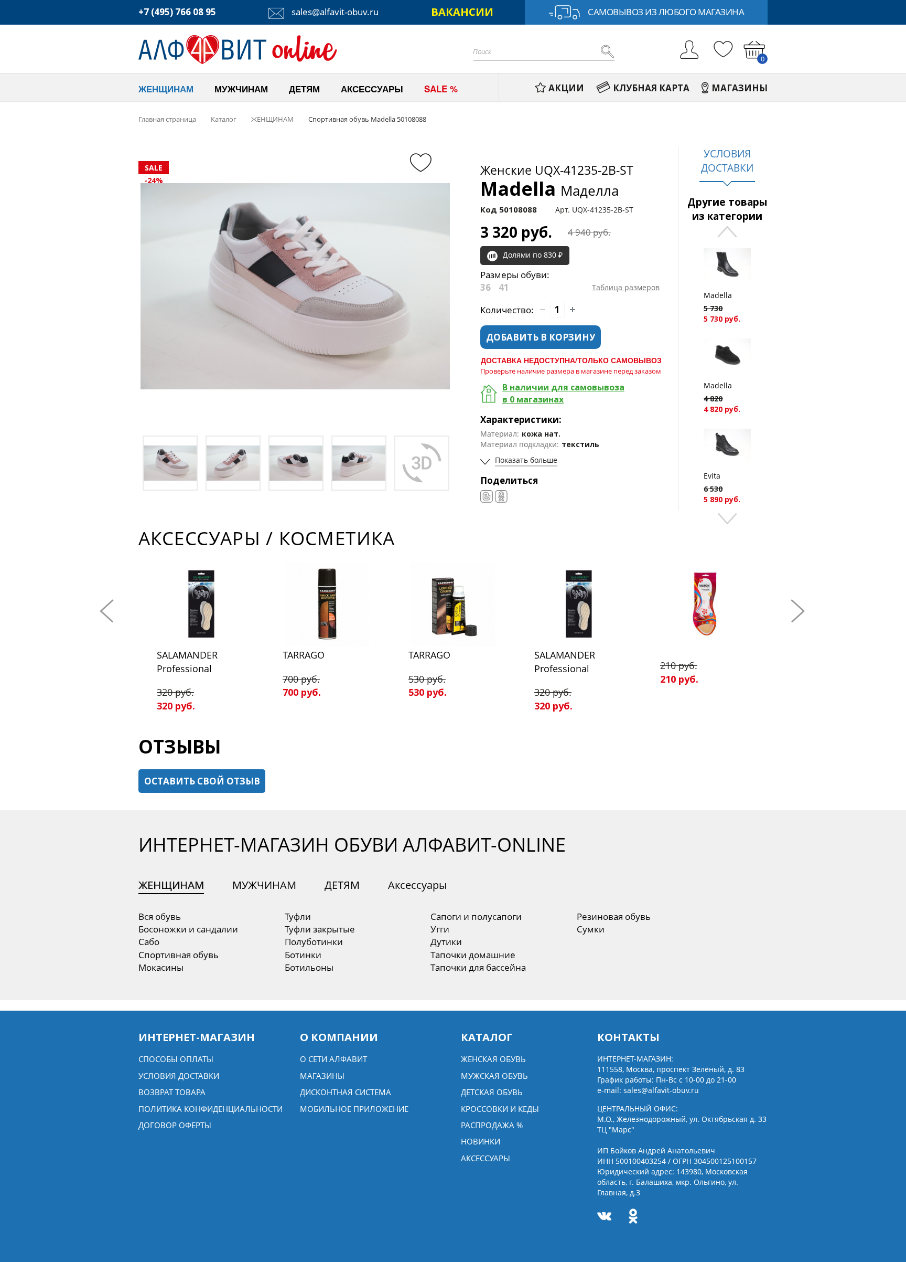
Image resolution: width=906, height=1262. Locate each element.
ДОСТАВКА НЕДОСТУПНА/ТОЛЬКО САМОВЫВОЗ (571, 360)
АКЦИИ (566, 88)
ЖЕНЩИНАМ (171, 885)
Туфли (298, 916)
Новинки (480, 1141)
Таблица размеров (626, 287)
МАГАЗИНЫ (739, 88)
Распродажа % (492, 1125)
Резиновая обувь (614, 916)
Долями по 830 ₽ (533, 255)
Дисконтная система (345, 1092)
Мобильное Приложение (354, 1109)
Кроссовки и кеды (500, 1109)
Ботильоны (309, 967)
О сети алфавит (333, 1059)
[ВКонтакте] (486, 496)
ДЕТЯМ (342, 885)
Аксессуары (417, 885)
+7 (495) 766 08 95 (177, 12)
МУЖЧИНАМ (264, 885)
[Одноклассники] (501, 496)
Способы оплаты (175, 1059)
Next (727, 518)
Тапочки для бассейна (478, 967)
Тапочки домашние (472, 955)
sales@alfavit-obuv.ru (334, 12)
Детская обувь (492, 1092)
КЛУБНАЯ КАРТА (651, 88)
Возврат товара (172, 1092)
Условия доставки (178, 1075)
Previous (727, 233)
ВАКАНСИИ (462, 12)
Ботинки (303, 955)
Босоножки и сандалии (188, 929)
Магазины (322, 1075)
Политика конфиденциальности (210, 1109)
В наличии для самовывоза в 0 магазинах (563, 393)
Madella (549, 188)
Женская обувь (493, 1059)
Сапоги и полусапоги (476, 916)
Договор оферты (174, 1125)
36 (485, 287)
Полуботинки (314, 942)
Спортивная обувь (178, 955)
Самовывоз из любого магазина (666, 12)
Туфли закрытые (320, 929)
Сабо (148, 942)
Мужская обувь (494, 1075)
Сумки (591, 929)
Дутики (446, 942)
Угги (439, 929)
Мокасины (161, 967)
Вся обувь (159, 916)
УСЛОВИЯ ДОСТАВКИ (727, 161)
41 (504, 287)
